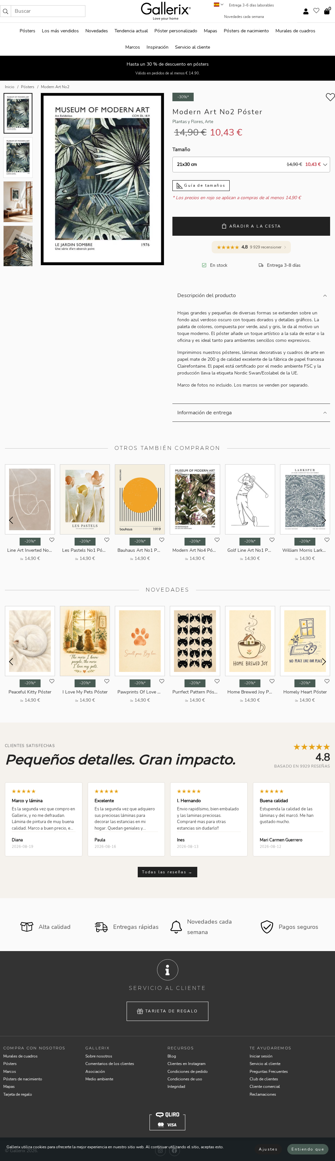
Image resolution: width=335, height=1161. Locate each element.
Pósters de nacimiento (246, 31)
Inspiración (157, 47)
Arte (209, 122)
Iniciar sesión (261, 1056)
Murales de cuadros (295, 31)
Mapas (210, 31)
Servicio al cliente (192, 47)
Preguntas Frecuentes (269, 1071)
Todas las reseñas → (167, 872)
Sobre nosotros (98, 1056)
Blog (172, 1056)
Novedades (96, 31)
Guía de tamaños (204, 185)
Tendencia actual (131, 31)
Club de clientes (264, 1079)
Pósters (27, 31)
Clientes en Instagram (186, 1063)
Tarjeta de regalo (171, 1011)
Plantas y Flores (187, 122)
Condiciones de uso (185, 1079)
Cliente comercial (265, 1086)
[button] (5, 11)
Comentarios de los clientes (109, 1063)
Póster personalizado (175, 31)
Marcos (132, 47)
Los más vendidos (60, 31)
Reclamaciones (263, 1094)
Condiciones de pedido (188, 1071)
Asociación (95, 1071)
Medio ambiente (99, 1079)
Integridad (176, 1086)
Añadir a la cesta (255, 226)
